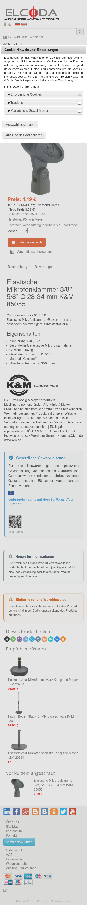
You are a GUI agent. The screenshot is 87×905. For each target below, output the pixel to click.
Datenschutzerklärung (26, 86)
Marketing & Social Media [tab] (29, 110)
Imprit (7, 86)
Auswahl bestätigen (20, 124)
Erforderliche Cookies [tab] (26, 94)
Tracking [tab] (16, 102)
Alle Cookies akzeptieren (24, 135)
